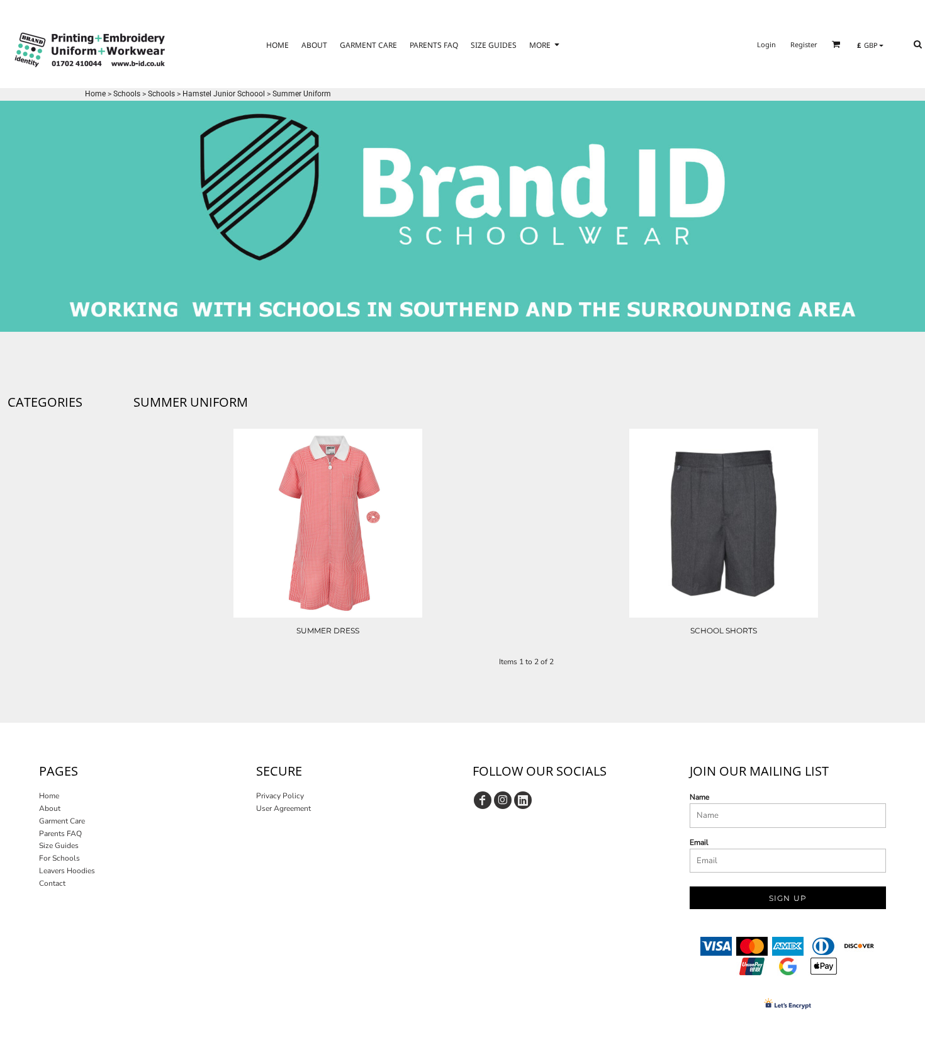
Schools (126, 93)
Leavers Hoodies (67, 871)
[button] (836, 44)
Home (95, 93)
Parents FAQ (60, 834)
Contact (52, 883)
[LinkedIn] (523, 800)
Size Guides (59, 845)
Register (803, 44)
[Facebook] (482, 800)
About (49, 808)
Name (699, 797)
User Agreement (283, 808)
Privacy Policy (280, 796)
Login (766, 44)
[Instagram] (503, 800)
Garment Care (62, 821)
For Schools (59, 858)
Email (699, 842)
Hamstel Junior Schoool (223, 93)
